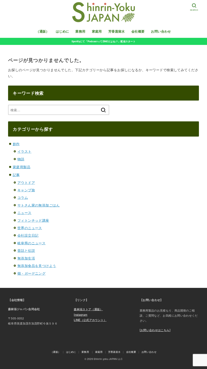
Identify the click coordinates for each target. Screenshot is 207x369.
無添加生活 (26, 258)
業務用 (80, 31)
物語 (20, 158)
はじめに (62, 31)
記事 (16, 174)
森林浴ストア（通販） (88, 309)
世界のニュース (29, 227)
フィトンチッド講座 (33, 220)
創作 (16, 143)
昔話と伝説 (26, 250)
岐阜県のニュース (31, 242)
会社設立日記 (28, 235)
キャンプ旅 (26, 189)
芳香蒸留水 (116, 31)
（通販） (42, 31)
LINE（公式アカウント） (90, 320)
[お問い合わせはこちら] (155, 330)
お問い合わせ (161, 31)
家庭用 (97, 31)
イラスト (24, 151)
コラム (22, 197)
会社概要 (138, 31)
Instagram (80, 315)
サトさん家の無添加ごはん (38, 205)
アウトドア (26, 182)
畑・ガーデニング (31, 273)
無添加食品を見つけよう (36, 265)
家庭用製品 (21, 166)
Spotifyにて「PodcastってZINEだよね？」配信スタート (103, 41)
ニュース (24, 212)
